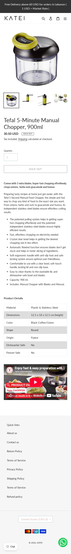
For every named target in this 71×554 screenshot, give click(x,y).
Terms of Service (16, 460)
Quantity (8, 150)
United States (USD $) (34, 519)
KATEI (39, 542)
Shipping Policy (15, 478)
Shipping (22, 139)
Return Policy (14, 451)
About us (12, 433)
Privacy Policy (15, 469)
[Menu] (65, 18)
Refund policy (14, 496)
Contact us (13, 442)
